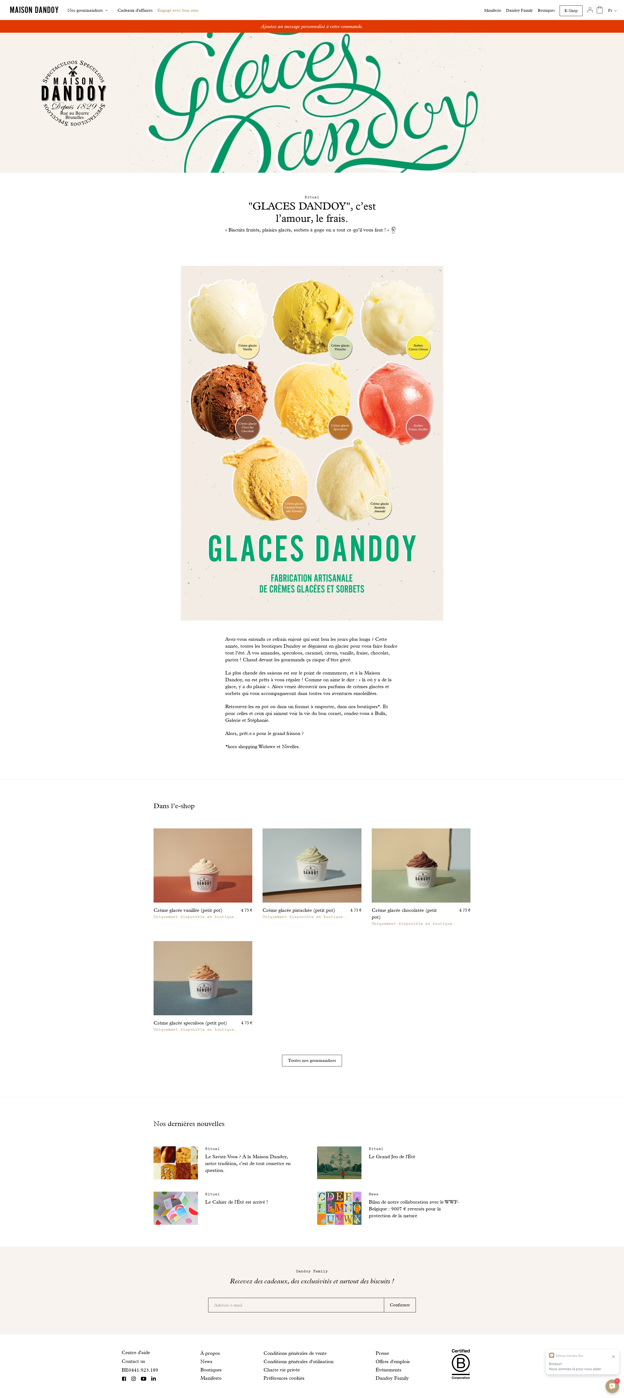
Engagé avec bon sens (177, 10)
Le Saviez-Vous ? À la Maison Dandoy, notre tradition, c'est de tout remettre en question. (248, 1163)
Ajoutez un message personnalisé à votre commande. (312, 26)
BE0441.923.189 (140, 1370)
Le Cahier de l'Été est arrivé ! (236, 1202)
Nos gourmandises (85, 10)
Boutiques (546, 10)
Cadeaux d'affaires (135, 10)
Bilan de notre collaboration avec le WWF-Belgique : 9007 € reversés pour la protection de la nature (414, 1208)
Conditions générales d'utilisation (298, 1361)
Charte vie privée (281, 1370)
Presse (382, 1353)
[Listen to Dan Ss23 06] (394, 230)
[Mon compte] (590, 10)
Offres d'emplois (393, 1361)
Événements (388, 1370)
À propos (210, 1353)
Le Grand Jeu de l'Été (392, 1156)
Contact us (133, 1361)
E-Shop (571, 10)
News (206, 1361)
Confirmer (400, 1304)
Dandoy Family (519, 10)
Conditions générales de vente (295, 1353)
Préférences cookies (283, 1378)
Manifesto (492, 10)
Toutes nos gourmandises (312, 1060)
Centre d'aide (136, 1352)
